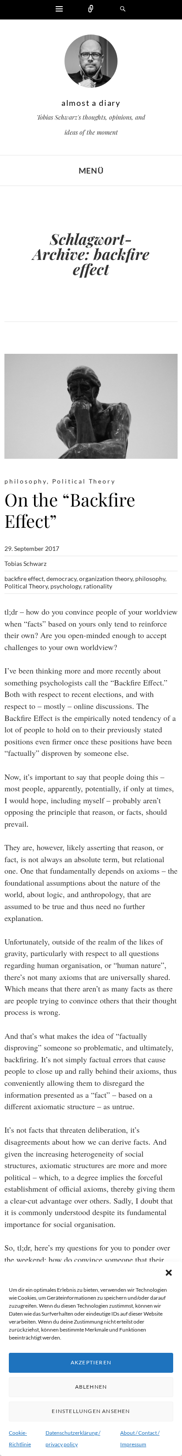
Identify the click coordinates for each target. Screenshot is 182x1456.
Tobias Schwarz (25, 563)
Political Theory (84, 481)
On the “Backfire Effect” (69, 510)
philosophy (25, 481)
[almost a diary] (91, 63)
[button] (168, 1272)
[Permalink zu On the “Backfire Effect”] (91, 406)
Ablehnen (91, 1386)
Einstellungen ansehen (91, 1411)
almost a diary (91, 103)
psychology (65, 586)
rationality (97, 586)
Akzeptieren (91, 1362)
